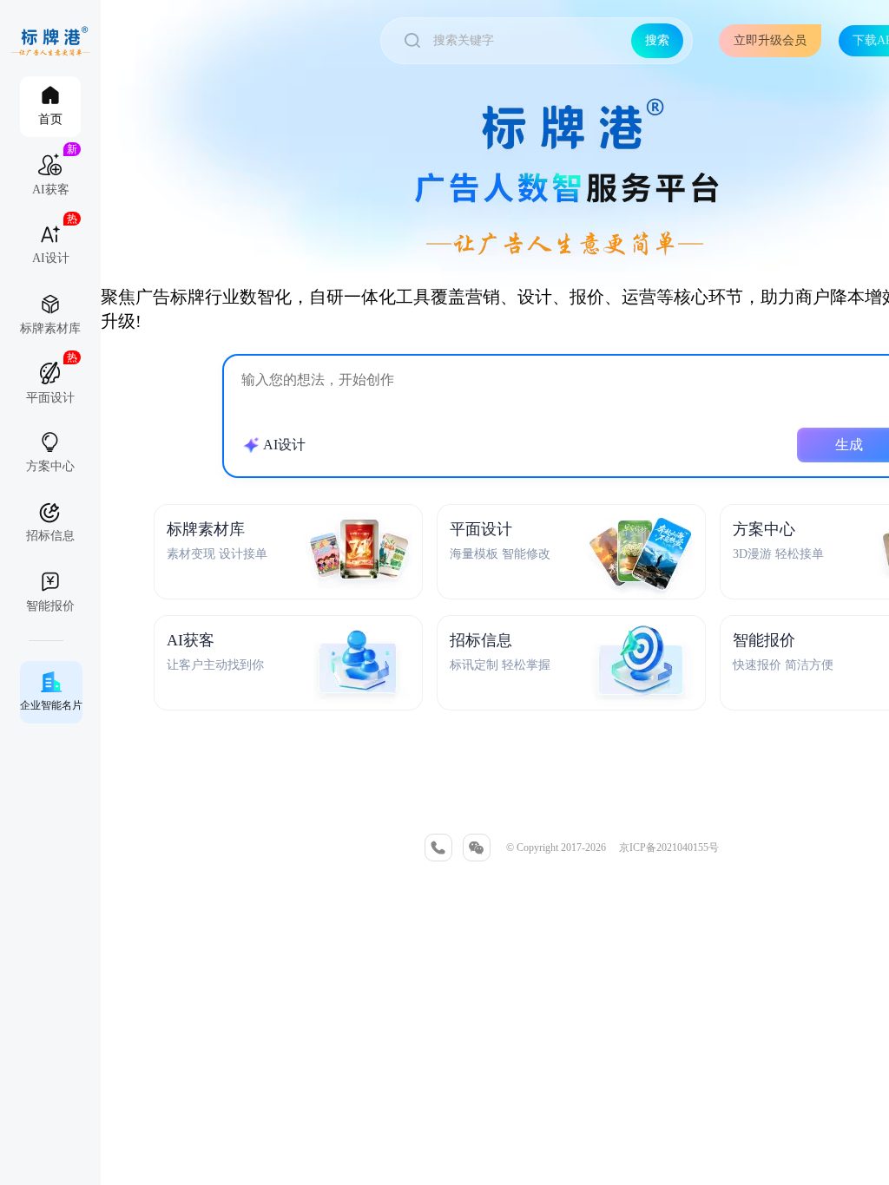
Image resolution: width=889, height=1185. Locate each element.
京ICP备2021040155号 (669, 847)
